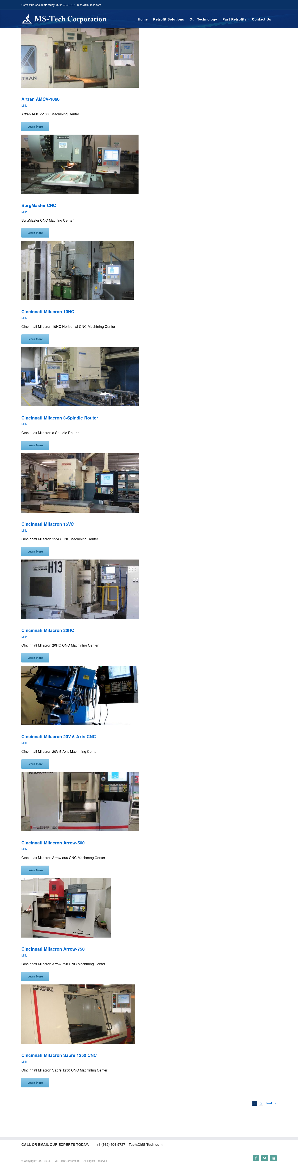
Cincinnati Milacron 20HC (47, 630)
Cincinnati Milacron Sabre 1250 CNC (59, 1055)
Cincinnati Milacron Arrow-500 (53, 842)
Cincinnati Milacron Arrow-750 (53, 949)
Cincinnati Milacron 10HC (47, 311)
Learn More (35, 126)
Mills (24, 105)
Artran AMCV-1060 (40, 99)
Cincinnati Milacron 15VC (47, 524)
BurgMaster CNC (38, 205)
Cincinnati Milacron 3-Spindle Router (59, 417)
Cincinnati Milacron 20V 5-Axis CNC (58, 736)
